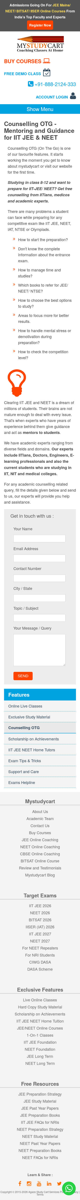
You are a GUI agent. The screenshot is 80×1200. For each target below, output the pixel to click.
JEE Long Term (40, 1056)
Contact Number (27, 568)
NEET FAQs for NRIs (40, 1157)
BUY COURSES (23, 61)
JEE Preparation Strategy (40, 1094)
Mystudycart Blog (40, 875)
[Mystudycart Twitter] (59, 1183)
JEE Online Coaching (40, 839)
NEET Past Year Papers (40, 1143)
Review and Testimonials (40, 867)
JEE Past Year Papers (40, 1108)
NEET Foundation (40, 1049)
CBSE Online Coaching (40, 853)
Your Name (22, 528)
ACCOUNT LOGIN (52, 97)
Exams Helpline (21, 782)
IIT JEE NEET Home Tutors (31, 749)
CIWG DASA (40, 962)
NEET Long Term (40, 1063)
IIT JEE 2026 (40, 905)
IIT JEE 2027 (40, 933)
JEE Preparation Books (40, 1115)
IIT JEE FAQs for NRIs (40, 1122)
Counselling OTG (24, 727)
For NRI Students (40, 955)
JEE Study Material (40, 1101)
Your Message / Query (32, 628)
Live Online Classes (40, 999)
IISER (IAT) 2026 (40, 926)
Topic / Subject (25, 608)
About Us (40, 811)
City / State (22, 588)
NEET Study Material (40, 1136)
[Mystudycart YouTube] (39, 1183)
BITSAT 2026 (40, 919)
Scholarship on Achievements (33, 738)
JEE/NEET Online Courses (40, 1028)
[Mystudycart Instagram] (29, 1183)
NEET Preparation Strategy (40, 1129)
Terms (40, 1194)
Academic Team (40, 818)
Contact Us (40, 825)
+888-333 (55, 84)
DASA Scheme (40, 969)
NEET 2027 (40, 941)
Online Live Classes (25, 706)
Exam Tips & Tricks (24, 760)
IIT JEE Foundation (40, 1042)
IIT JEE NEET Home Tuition (40, 1021)
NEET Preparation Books (40, 1150)
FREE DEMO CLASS (23, 73)
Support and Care (23, 771)
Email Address (25, 548)
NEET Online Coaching (40, 846)
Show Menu (40, 109)
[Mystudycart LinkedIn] (49, 1183)
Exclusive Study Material (29, 716)
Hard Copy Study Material (40, 1007)
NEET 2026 (40, 912)
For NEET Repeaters (40, 948)
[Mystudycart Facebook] (19, 1183)
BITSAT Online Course (40, 860)
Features (18, 694)
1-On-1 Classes (40, 1035)
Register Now (40, 25)
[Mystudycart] (40, 51)
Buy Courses (40, 832)
